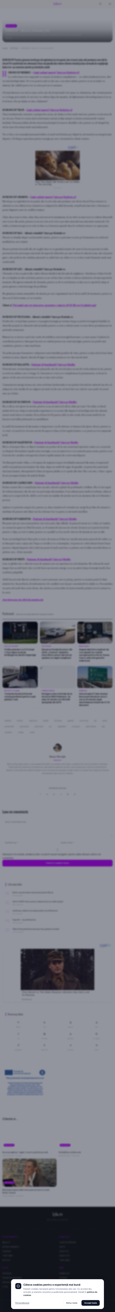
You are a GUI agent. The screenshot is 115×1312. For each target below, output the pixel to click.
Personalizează (22, 1303)
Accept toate (90, 1303)
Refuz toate (71, 1303)
